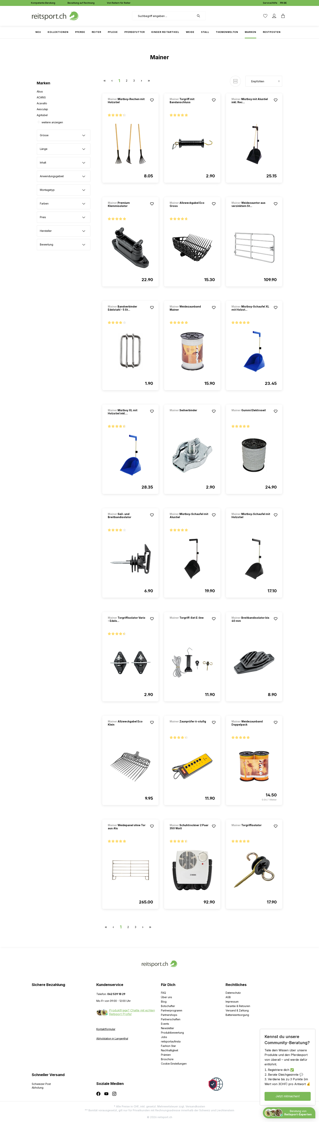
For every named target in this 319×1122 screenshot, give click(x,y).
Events (165, 1023)
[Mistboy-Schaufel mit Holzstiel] (254, 559)
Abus (40, 91)
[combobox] (163, 15)
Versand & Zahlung (237, 1010)
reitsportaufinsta (171, 1041)
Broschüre (167, 1059)
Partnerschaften (170, 1019)
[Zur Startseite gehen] (55, 15)
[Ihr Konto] (274, 16)
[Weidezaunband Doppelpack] (254, 766)
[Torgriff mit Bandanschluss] (192, 144)
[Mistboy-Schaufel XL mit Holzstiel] (254, 351)
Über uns (166, 997)
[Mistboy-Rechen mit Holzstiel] (130, 144)
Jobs (164, 1037)
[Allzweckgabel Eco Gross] (192, 248)
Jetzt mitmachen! (288, 1096)
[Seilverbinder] (189, 415)
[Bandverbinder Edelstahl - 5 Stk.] (130, 351)
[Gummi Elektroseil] (250, 415)
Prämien (166, 1054)
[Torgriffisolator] (250, 830)
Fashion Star (168, 1045)
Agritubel (42, 115)
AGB (228, 997)
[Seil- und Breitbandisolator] (130, 559)
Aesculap (42, 109)
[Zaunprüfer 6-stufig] (189, 726)
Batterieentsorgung (237, 1014)
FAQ (163, 992)
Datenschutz (233, 992)
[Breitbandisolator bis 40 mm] (254, 663)
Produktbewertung (172, 1032)
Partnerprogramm (171, 1010)
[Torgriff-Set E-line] (189, 622)
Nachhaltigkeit (169, 1050)
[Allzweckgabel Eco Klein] (130, 766)
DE (285, 2)
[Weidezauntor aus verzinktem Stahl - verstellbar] (254, 248)
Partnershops (169, 1014)
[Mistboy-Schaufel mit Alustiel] (192, 559)
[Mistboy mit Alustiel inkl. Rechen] (254, 144)
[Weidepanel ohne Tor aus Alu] (130, 870)
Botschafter (168, 1006)
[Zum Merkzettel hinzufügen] (152, 100)
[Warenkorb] (283, 16)
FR (281, 2)
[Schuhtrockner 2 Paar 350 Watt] (192, 870)
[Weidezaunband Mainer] (192, 351)
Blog (164, 1001)
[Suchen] (200, 15)
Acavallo (42, 103)
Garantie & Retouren (238, 1006)
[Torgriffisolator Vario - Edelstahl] (130, 663)
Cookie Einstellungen (174, 1063)
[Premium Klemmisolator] (130, 248)
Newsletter (167, 1028)
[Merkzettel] (265, 16)
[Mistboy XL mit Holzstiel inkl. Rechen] (130, 455)
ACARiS (41, 97)
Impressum (232, 1001)
